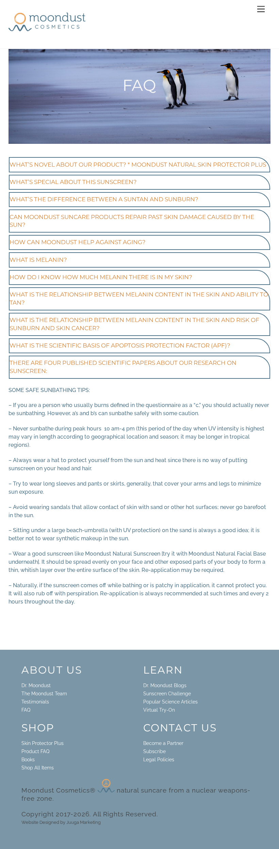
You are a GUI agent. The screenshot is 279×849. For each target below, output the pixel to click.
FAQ (25, 710)
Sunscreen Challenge (167, 693)
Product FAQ (35, 751)
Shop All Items (37, 767)
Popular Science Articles (170, 701)
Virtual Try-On (159, 710)
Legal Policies (158, 759)
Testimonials (35, 701)
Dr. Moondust (36, 685)
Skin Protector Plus (42, 743)
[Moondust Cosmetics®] (47, 29)
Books (28, 759)
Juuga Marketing (83, 822)
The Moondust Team (44, 693)
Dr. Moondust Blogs (164, 685)
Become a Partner (163, 743)
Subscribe (154, 751)
